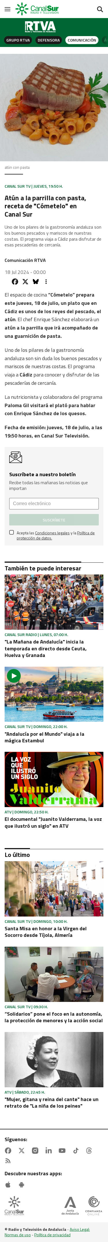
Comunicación (82, 40)
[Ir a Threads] (90, 1150)
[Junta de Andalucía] (70, 1206)
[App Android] (22, 1184)
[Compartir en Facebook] (15, 281)
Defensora (49, 40)
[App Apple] (9, 1184)
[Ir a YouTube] (63, 1150)
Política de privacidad (52, 1235)
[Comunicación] (41, 27)
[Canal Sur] (37, 9)
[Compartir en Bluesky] (35, 281)
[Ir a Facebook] (9, 1150)
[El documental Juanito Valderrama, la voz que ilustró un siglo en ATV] (54, 779)
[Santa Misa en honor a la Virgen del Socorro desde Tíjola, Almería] (54, 889)
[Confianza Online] (93, 1206)
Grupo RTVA (18, 40)
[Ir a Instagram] (36, 1150)
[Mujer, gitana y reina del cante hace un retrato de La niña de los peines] (54, 1059)
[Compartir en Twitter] (25, 281)
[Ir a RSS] (9, 1160)
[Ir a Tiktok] (77, 1150)
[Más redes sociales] (46, 281)
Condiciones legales (52, 533)
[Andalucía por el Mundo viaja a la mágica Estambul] (54, 694)
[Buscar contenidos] (99, 10)
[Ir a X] (22, 1150)
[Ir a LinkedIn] (49, 1150)
